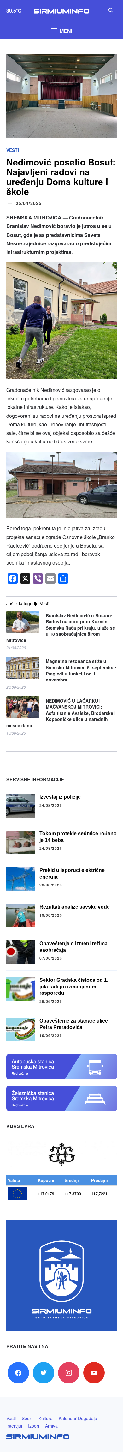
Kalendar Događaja (78, 1418)
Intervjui (14, 1426)
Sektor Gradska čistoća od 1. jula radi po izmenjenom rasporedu (73, 986)
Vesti (12, 150)
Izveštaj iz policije (60, 797)
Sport (27, 1418)
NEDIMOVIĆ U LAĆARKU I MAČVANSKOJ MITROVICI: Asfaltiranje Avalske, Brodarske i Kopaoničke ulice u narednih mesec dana (61, 713)
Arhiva (51, 1426)
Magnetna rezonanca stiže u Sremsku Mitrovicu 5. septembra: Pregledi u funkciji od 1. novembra (81, 670)
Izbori (33, 1426)
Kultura (45, 1418)
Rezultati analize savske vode (74, 906)
